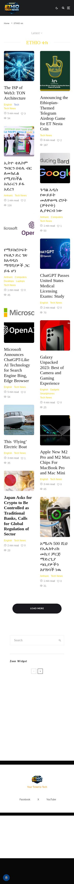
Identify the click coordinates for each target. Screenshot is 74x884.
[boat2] (19, 420)
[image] (55, 71)
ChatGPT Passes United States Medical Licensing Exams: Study (54, 286)
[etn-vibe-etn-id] (15, 731)
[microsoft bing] (19, 228)
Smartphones (47, 393)
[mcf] (55, 430)
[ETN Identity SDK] (15, 715)
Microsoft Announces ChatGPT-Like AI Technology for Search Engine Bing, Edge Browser (17, 365)
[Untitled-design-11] (19, 323)
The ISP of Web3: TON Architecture (15, 93)
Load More (37, 608)
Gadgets (54, 389)
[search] (60, 640)
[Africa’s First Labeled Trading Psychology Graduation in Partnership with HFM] (15, 699)
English (8, 104)
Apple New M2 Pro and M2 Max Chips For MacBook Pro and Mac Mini (55, 462)
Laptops (20, 281)
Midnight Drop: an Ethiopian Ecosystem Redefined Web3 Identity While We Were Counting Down (41, 733)
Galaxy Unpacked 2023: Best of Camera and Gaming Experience (52, 370)
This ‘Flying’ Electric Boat (15, 444)
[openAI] (55, 254)
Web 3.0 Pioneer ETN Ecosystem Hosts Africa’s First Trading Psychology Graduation (43, 699)
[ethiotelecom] (19, 141)
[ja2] (19, 481)
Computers (21, 277)
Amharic (8, 195)
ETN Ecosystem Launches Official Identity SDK (40, 713)
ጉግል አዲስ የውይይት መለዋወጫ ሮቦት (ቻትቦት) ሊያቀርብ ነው (53, 200)
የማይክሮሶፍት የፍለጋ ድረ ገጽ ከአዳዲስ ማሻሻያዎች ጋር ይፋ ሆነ (17, 260)
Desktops (9, 281)
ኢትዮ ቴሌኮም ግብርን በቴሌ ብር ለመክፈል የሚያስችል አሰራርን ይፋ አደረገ (18, 176)
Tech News (10, 108)
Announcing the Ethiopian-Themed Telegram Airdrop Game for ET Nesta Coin (54, 113)
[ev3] (55, 517)
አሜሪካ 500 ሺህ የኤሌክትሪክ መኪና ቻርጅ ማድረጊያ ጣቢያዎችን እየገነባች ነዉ (53, 556)
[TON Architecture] (19, 66)
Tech (16, 104)
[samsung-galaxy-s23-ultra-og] (55, 335)
